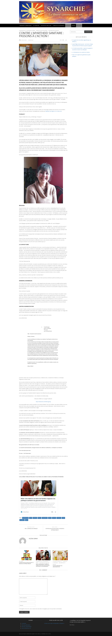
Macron (39, 517)
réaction (54, 517)
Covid (31, 517)
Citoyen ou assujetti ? (57, 561)
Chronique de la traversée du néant (27, 30)
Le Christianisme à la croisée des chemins (81, 52)
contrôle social (25, 517)
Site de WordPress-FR (26, 628)
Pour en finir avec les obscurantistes (57, 566)
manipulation (44, 517)
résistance (59, 517)
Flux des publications (26, 625)
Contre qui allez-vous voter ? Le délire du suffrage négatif (26, 563)
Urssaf (63, 517)
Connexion (24, 623)
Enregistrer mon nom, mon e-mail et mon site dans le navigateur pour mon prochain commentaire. (41, 608)
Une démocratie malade (53, 30)
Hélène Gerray (24, 40)
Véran (27, 520)
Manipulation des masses (41, 30)
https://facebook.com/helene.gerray (43, 401)
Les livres (21, 561)
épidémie (35, 517)
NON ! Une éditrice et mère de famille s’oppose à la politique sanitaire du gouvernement (42, 565)
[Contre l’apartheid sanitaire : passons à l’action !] (43, 60)
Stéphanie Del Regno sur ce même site (53, 111)
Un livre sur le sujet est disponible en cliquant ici (54, 623)
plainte (50, 517)
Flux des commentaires (26, 626)
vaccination (22, 520)
